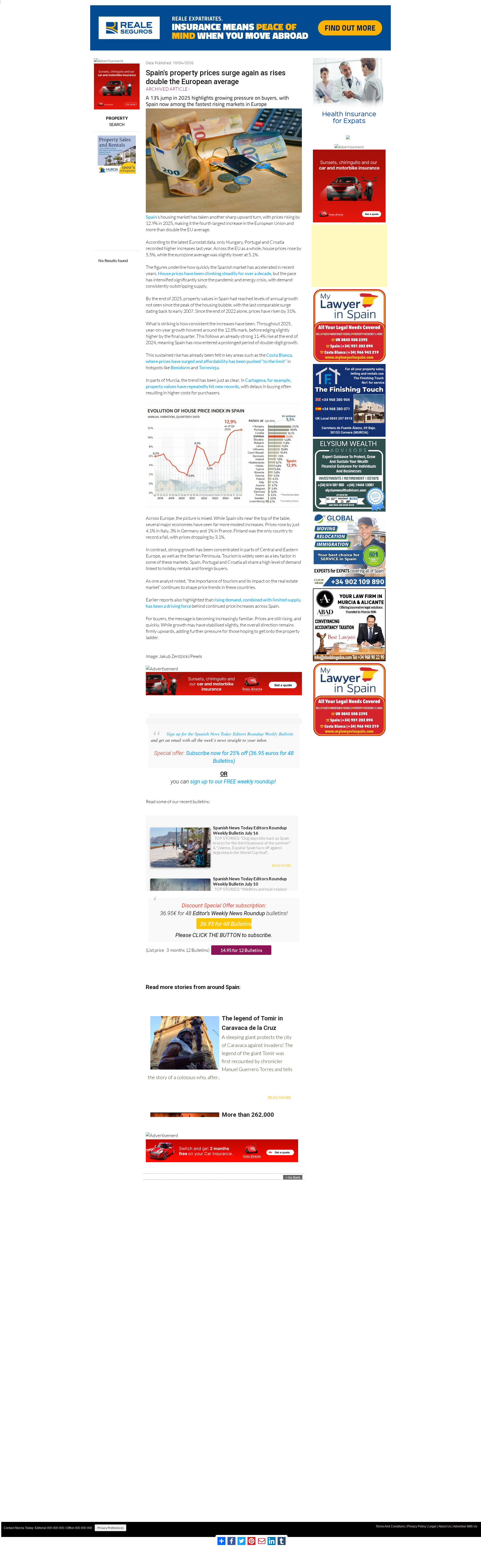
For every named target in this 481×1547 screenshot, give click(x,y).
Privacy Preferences (110, 1528)
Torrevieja (209, 367)
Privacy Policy (416, 1526)
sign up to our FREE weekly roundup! (233, 781)
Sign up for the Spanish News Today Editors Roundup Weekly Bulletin (230, 734)
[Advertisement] (349, 255)
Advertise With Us (465, 1526)
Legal (432, 1526)
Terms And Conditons (390, 1526)
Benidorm (180, 367)
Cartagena (255, 380)
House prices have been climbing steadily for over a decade (214, 273)
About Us (444, 1526)
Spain (151, 217)
